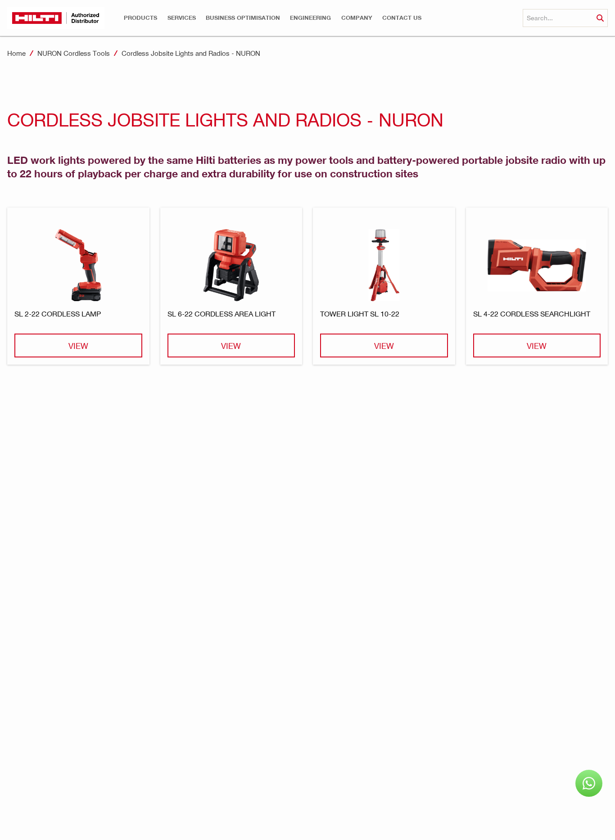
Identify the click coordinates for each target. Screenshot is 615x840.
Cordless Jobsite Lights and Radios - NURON (191, 53)
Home (16, 53)
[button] (140, 18)
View (78, 345)
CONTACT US (401, 17)
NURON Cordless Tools (73, 53)
